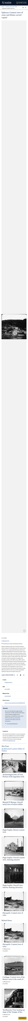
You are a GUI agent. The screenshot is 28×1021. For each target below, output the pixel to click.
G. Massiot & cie (8, 682)
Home (3, 6)
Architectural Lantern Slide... (12, 6)
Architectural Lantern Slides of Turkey (13, 750)
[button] (14, 326)
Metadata (5, 708)
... (19, 6)
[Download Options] (24, 675)
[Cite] (20, 675)
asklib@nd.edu (11, 740)
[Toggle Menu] (23, 7)
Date (4, 686)
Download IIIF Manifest (12, 723)
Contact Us (5, 731)
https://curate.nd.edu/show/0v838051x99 (15, 703)
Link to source (6, 700)
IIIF (6, 711)
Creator (4, 679)
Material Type (6, 693)
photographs (8, 696)
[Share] (17, 675)
